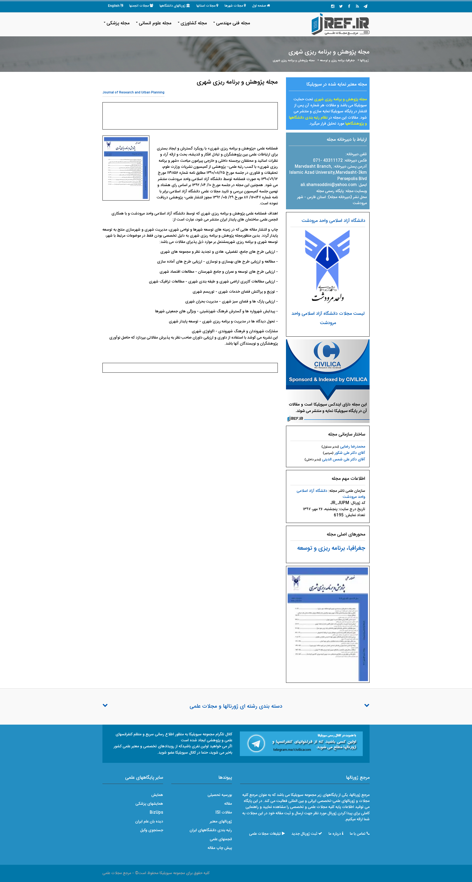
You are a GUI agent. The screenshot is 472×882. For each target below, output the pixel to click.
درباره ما (335, 834)
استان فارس (317, 197)
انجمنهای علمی (221, 839)
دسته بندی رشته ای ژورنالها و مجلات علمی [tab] (236, 706)
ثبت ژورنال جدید (304, 834)
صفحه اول (259, 5)
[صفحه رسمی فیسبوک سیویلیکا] (349, 7)
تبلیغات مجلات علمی (265, 834)
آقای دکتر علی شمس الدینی (343, 459)
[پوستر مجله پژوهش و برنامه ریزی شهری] (328, 624)
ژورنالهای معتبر (221, 821)
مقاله (228, 804)
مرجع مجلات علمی (116, 873)
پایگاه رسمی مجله (330, 191)
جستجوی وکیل (151, 830)
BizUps (156, 812)
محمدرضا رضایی (352, 446)
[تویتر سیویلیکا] (341, 7)
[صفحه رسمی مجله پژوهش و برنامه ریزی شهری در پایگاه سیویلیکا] (328, 381)
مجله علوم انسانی (155, 23)
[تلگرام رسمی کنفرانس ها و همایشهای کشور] (365, 7)
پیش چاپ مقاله (220, 848)
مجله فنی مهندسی (233, 23)
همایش (157, 795)
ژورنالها (364, 60)
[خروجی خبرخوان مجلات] (357, 7)
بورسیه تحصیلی (220, 795)
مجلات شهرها (234, 5)
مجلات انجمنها (139, 5)
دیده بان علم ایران (149, 821)
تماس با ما (357, 834)
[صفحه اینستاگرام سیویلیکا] (333, 7)
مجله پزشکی (118, 23)
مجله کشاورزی (194, 23)
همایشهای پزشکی (149, 804)
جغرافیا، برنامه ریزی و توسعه (337, 60)
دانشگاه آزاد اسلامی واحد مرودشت (333, 221)
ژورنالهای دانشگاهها (172, 5)
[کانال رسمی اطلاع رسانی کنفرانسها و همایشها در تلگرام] (301, 743)
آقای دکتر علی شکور (350, 453)
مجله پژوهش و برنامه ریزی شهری (294, 60)
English (113, 5)
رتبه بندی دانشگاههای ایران (211, 830)
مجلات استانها (206, 5)
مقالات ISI (224, 812)
